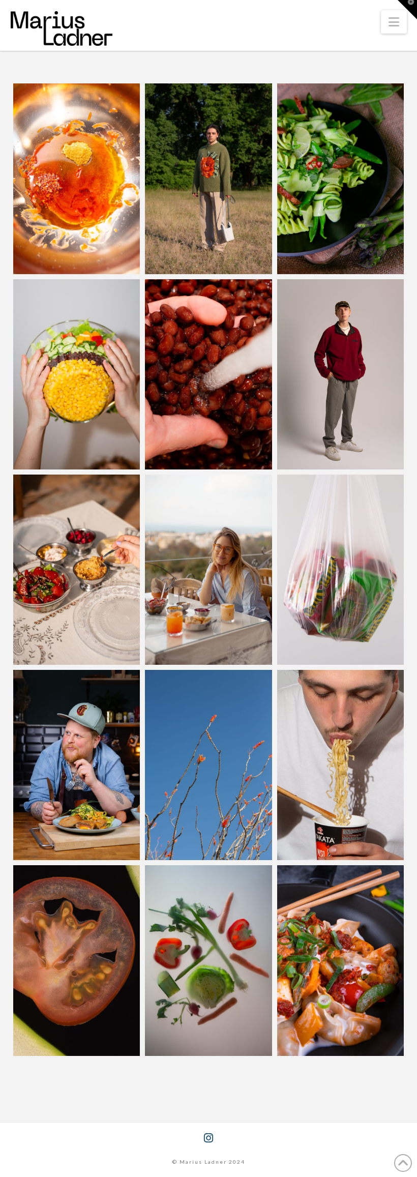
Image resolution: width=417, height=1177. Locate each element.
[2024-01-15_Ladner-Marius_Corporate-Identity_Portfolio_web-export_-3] (340, 960)
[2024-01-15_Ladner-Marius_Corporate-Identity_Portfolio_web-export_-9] (208, 765)
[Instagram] (208, 1138)
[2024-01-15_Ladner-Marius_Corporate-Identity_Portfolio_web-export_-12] (340, 765)
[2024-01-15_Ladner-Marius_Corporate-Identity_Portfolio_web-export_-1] (76, 765)
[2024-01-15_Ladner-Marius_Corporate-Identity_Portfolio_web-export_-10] (208, 960)
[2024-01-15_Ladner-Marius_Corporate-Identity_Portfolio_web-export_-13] (76, 960)
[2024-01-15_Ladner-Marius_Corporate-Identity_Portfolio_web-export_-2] (340, 178)
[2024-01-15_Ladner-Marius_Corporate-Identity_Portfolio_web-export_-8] (76, 178)
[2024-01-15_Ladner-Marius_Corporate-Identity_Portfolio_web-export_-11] (340, 570)
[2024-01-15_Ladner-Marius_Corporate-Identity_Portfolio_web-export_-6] (208, 374)
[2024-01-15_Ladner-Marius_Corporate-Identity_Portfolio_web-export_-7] (76, 374)
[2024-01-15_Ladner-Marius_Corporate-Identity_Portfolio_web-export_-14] (76, 570)
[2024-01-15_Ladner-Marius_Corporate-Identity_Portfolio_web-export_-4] (208, 178)
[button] (394, 22)
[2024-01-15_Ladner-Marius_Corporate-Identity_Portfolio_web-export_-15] (208, 570)
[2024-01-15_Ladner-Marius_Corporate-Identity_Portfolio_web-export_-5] (340, 374)
